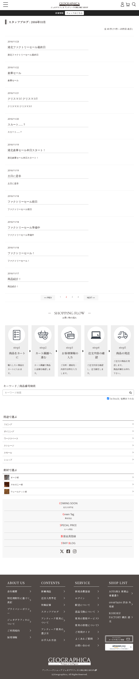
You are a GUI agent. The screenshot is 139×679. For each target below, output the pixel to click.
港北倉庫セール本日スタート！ (27, 150)
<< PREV (48, 297)
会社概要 (12, 591)
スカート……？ (17, 124)
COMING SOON (68, 505)
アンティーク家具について (52, 620)
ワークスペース (11, 438)
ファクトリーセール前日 (22, 201)
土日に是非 (14, 176)
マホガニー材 (17, 484)
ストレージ (9, 445)
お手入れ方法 (48, 640)
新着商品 (46, 591)
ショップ (8, 459)
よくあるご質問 (84, 638)
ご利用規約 (13, 630)
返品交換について (85, 611)
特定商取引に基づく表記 (18, 600)
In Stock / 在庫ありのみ (122, 399)
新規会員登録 (68, 536)
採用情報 (12, 637)
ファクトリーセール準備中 (24, 227)
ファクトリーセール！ (21, 253)
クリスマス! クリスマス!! (22, 98)
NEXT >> (91, 297)
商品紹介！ (14, 279)
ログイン (80, 598)
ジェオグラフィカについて (18, 621)
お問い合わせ (82, 645)
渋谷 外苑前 (120, 604)
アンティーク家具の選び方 (52, 631)
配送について (82, 605)
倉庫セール (14, 73)
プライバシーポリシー (18, 611)
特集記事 (46, 605)
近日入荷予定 (48, 598)
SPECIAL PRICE (68, 526)
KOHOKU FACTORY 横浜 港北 (119, 617)
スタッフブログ (50, 611)
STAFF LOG (68, 543)
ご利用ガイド (82, 632)
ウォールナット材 (19, 491)
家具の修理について (86, 625)
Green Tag (68, 516)
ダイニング (9, 431)
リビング (8, 424)
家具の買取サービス (86, 618)
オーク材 (15, 477)
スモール (8, 452)
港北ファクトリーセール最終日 (27, 47)
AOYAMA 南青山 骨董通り (118, 593)
